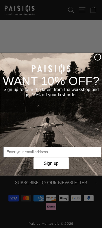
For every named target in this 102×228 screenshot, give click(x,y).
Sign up (51, 162)
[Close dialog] (98, 57)
